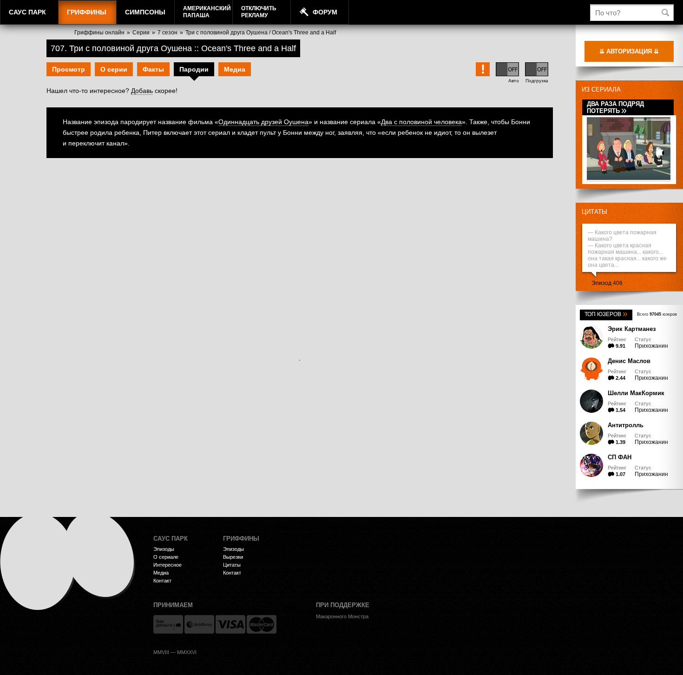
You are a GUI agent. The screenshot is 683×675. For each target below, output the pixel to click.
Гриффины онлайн (99, 32)
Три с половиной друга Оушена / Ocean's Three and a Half (260, 32)
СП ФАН (619, 457)
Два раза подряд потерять (615, 107)
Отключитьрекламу (258, 12)
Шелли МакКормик (636, 393)
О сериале (165, 557)
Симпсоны (145, 12)
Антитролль (626, 425)
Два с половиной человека (421, 122)
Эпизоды (163, 549)
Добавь (142, 90)
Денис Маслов (629, 360)
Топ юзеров (606, 314)
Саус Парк (27, 12)
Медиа (234, 69)
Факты (153, 69)
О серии (113, 69)
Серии (141, 32)
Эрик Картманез (632, 328)
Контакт (162, 580)
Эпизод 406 (607, 283)
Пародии (194, 69)
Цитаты (594, 211)
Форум (325, 12)
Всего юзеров (657, 314)
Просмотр (68, 69)
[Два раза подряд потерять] (628, 178)
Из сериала (601, 89)
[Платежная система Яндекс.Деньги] (168, 624)
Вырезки (233, 557)
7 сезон (167, 32)
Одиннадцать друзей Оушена (263, 122)
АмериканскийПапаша (207, 12)
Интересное (167, 565)
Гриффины (86, 12)
